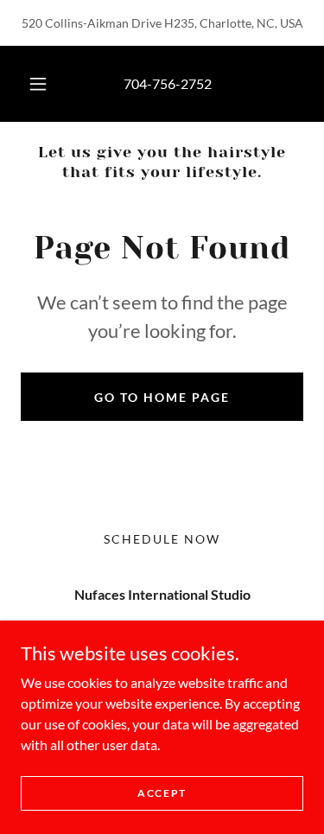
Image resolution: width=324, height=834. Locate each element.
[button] (38, 84)
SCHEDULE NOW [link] (162, 539)
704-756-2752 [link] (168, 83)
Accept (162, 792)
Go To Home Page (162, 397)
